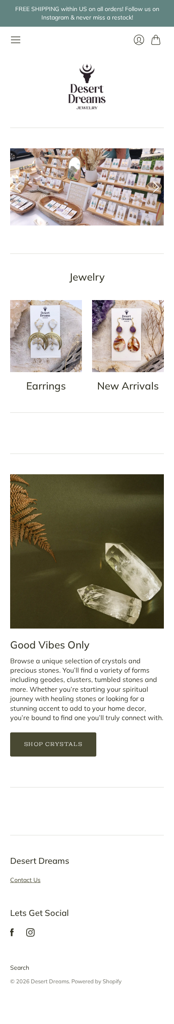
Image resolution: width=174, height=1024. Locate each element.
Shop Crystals (53, 744)
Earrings (46, 385)
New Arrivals (128, 385)
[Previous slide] (19, 187)
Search (19, 967)
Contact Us (25, 880)
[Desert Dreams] (87, 86)
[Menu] (15, 40)
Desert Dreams (50, 981)
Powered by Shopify (96, 981)
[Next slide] (154, 187)
